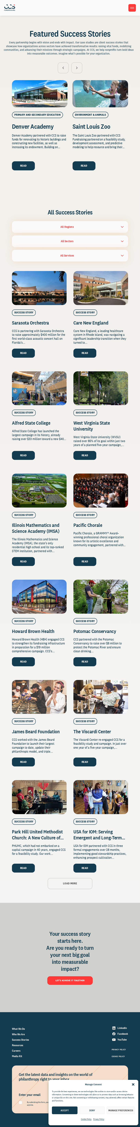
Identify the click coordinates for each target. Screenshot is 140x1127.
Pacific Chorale (87, 525)
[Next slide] (76, 67)
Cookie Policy (86, 1119)
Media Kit (17, 1056)
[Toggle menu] (132, 8)
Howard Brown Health (33, 631)
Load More (70, 883)
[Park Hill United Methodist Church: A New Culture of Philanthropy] (39, 797)
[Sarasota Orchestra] (39, 288)
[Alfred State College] (39, 388)
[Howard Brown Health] (39, 597)
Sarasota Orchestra (30, 323)
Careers (16, 1050)
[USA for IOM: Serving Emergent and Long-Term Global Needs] (100, 797)
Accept (65, 1110)
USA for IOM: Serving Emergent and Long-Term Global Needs (97, 837)
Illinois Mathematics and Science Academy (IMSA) (36, 528)
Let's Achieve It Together (70, 980)
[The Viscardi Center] (100, 697)
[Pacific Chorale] (100, 491)
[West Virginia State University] (100, 388)
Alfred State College (31, 423)
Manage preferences (120, 1110)
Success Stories (20, 1040)
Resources (17, 1045)
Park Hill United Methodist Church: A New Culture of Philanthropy (37, 837)
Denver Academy (33, 126)
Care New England (90, 323)
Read (23, 165)
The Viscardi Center (92, 731)
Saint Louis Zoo (91, 126)
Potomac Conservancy (94, 631)
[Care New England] (100, 288)
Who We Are (18, 1034)
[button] (133, 1084)
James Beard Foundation (36, 731)
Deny (92, 1110)
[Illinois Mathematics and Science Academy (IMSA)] (39, 491)
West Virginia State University (91, 426)
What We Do (18, 1029)
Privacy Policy (98, 1119)
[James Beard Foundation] (39, 697)
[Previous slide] (63, 67)
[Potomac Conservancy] (100, 597)
